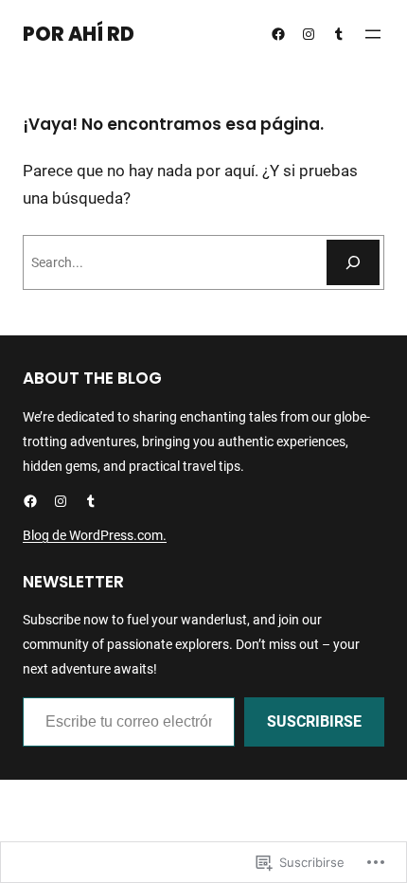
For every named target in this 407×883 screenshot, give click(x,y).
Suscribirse (314, 721)
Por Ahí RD (78, 34)
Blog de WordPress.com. (95, 535)
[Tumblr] (338, 34)
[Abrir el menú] (373, 34)
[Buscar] (353, 262)
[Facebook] (278, 34)
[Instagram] (308, 34)
